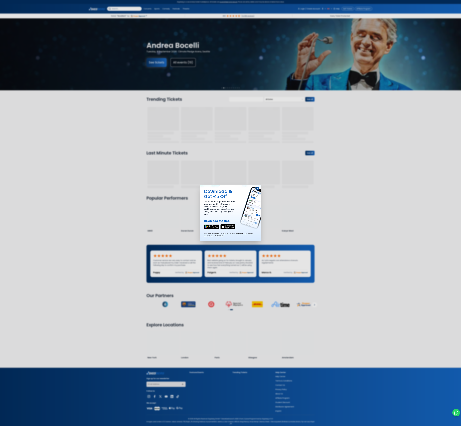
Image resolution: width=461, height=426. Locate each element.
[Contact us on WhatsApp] (456, 412)
